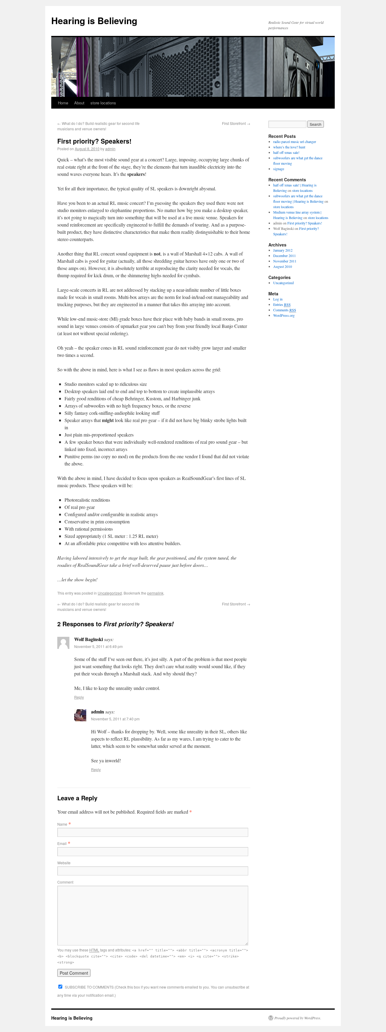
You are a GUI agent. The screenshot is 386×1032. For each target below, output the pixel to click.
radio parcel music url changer (294, 141)
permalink (155, 592)
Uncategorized (110, 592)
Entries (282, 304)
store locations (103, 103)
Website (64, 862)
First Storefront (236, 123)
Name (62, 824)
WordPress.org (284, 315)
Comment (65, 881)
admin (110, 148)
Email (62, 843)
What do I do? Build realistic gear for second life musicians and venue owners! (98, 126)
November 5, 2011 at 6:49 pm (98, 646)
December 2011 (284, 255)
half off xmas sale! (286, 152)
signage (278, 168)
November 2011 (284, 261)
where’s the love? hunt (289, 146)
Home (63, 103)
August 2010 (282, 266)
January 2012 (283, 250)
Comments (284, 309)
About (79, 103)
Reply (79, 697)
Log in (278, 299)
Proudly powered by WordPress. (297, 1017)
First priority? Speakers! (304, 223)
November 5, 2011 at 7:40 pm (115, 718)
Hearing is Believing (94, 20)
